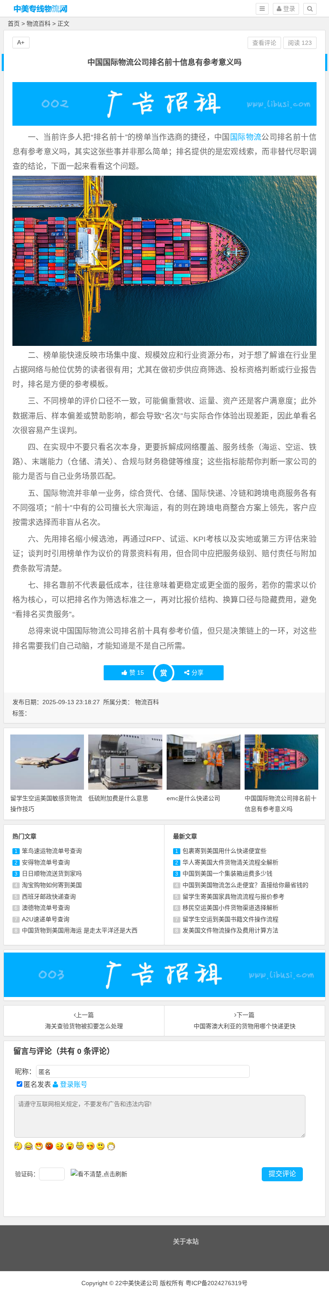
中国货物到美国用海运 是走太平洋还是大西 (80, 930)
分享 (197, 672)
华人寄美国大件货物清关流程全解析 (230, 862)
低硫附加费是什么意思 (118, 798)
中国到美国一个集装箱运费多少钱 (227, 873)
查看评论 (264, 42)
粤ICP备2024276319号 (216, 1283)
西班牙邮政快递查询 (49, 896)
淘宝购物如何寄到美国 (52, 885)
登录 (288, 8)
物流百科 (39, 23)
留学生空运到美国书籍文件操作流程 (230, 919)
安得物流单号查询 (46, 862)
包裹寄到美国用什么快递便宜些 (224, 850)
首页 (14, 23)
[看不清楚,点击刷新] (99, 1174)
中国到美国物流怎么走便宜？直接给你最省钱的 (245, 885)
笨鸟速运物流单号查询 (52, 850)
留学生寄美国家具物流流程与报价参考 (233, 896)
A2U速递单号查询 (45, 919)
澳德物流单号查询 (46, 907)
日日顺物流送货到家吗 (52, 873)
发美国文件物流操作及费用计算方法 (230, 930)
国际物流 (246, 137)
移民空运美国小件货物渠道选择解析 (230, 907)
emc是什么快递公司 (193, 798)
